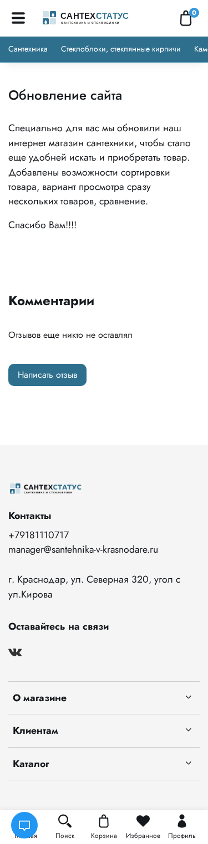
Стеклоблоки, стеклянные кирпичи (121, 48)
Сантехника (28, 48)
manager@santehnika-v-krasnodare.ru (83, 549)
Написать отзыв (47, 374)
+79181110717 (38, 535)
